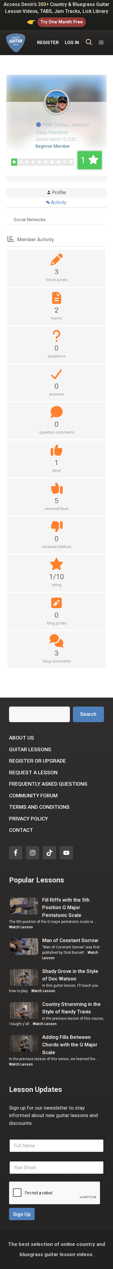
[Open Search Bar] (89, 43)
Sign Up (22, 1214)
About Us (21, 738)
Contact (21, 830)
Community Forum (33, 796)
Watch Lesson (21, 927)
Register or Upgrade (37, 761)
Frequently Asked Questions (48, 784)
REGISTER (48, 42)
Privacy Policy (28, 819)
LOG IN (72, 42)
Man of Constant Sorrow (70, 940)
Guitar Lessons (30, 749)
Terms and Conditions (39, 807)
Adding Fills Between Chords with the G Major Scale (69, 1044)
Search (88, 714)
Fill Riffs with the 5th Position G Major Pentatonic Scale (65, 907)
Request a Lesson (33, 772)
